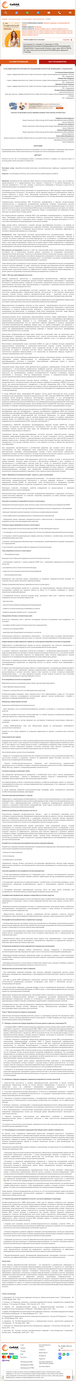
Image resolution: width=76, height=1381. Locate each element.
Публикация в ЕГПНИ (27, 1368)
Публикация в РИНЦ (26, 1365)
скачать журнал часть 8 (64, 33)
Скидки (22, 1348)
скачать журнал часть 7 (47, 33)
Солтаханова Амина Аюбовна (64, 72)
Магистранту (43, 1352)
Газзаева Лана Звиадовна (66, 78)
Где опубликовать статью (45, 1345)
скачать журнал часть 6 (30, 33)
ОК (68, 1377)
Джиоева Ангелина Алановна (64, 84)
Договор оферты (44, 1366)
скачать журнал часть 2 (60, 29)
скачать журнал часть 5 (64, 31)
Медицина (37, 27)
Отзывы (23, 1351)
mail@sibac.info (67, 1350)
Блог (22, 1354)
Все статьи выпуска (57, 62)
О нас (22, 1345)
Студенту (42, 1349)
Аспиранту (42, 1355)
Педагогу (42, 1359)
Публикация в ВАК (26, 1362)
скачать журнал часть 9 (30, 35)
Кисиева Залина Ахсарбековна (64, 90)
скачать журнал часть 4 (47, 31)
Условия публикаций (18, 62)
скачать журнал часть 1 (43, 29)
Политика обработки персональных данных (46, 1362)
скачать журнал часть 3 (30, 31)
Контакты (23, 1357)
